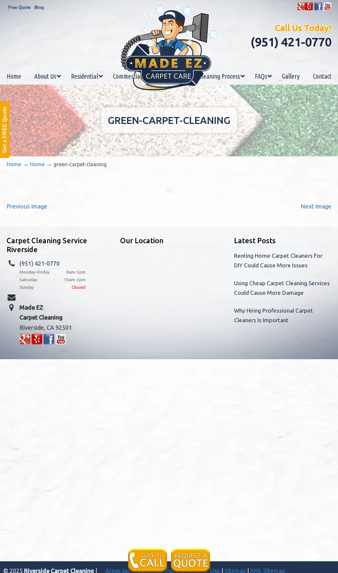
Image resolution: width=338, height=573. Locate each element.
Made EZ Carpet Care (169, 47)
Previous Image (27, 206)
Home (14, 164)
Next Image (316, 206)
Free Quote (19, 7)
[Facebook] (318, 8)
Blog (39, 7)
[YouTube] (327, 8)
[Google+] (301, 8)
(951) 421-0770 (291, 42)
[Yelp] (309, 8)
